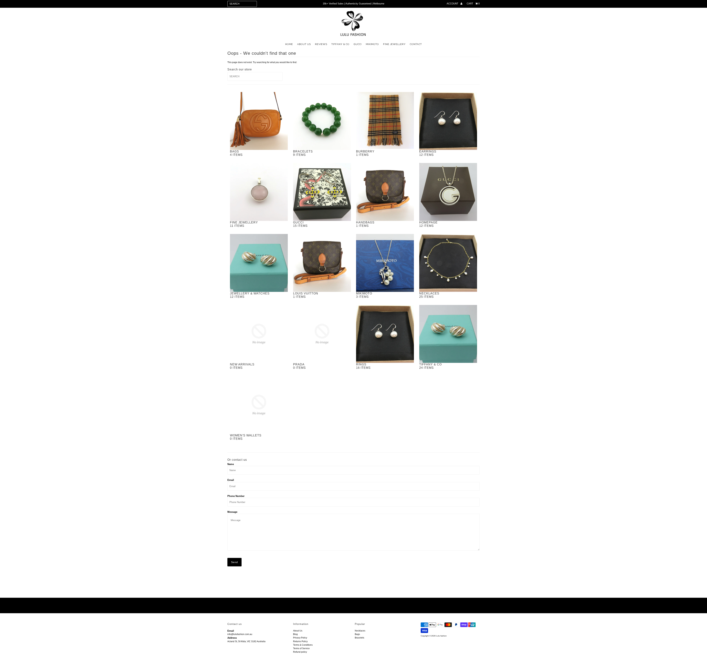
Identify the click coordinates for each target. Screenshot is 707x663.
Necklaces (360, 630)
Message (232, 512)
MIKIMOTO (372, 44)
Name (230, 464)
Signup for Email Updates (267, 605)
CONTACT (416, 44)
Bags (357, 634)
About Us (297, 630)
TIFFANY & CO (340, 44)
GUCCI (358, 44)
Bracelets (359, 637)
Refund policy (300, 652)
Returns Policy (300, 641)
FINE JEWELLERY (394, 44)
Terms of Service (301, 648)
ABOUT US (304, 44)
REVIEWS (321, 44)
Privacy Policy (300, 637)
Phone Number (236, 496)
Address (232, 637)
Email (230, 480)
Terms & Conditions (303, 645)
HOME (289, 44)
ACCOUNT (453, 3)
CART (473, 3)
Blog (295, 634)
